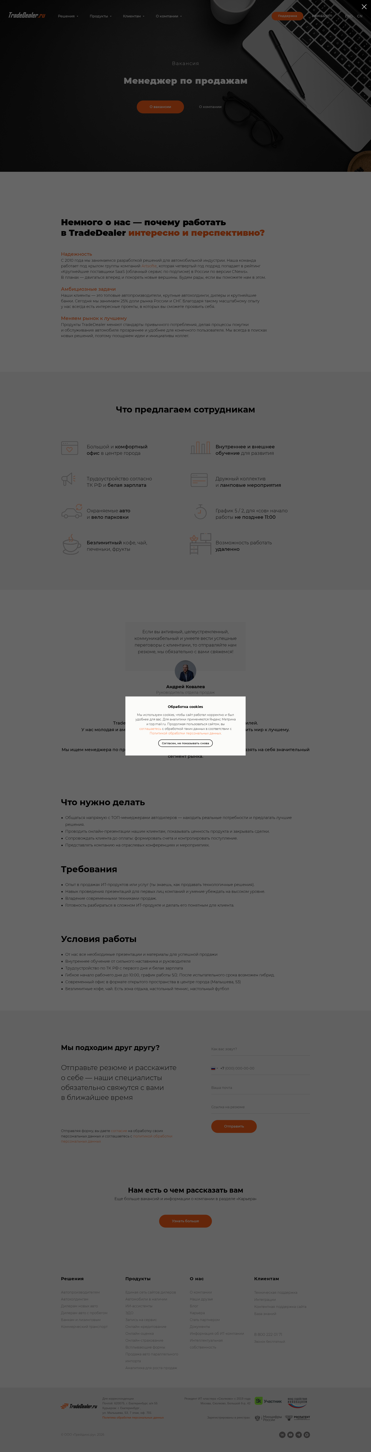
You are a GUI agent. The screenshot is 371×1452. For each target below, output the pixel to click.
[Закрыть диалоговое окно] (364, 6)
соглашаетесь (150, 729)
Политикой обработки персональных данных (185, 733)
